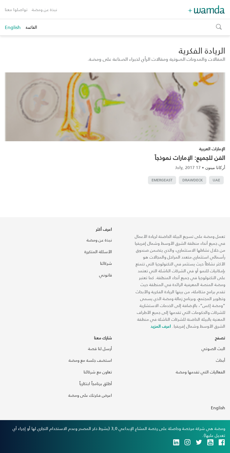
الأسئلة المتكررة (98, 251)
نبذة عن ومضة (44, 9)
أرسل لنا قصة (100, 348)
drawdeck (192, 180)
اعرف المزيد (161, 326)
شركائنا (106, 263)
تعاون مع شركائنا (98, 372)
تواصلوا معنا (16, 9)
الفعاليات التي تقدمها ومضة (200, 372)
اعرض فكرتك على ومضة (90, 395)
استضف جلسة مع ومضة (90, 360)
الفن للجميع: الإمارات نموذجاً (190, 157)
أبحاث (220, 360)
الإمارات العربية (212, 149)
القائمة (31, 27)
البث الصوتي (213, 348)
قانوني (105, 275)
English (13, 27)
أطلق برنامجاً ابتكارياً (95, 383)
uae (216, 180)
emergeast (162, 180)
